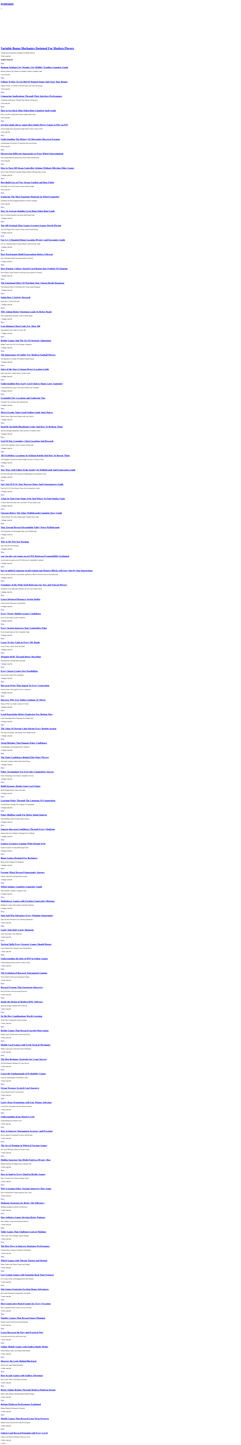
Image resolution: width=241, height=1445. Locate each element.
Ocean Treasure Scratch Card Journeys (20, 1088)
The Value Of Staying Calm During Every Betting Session (28, 728)
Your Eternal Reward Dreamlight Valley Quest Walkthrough (30, 527)
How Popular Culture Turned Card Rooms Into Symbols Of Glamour (34, 268)
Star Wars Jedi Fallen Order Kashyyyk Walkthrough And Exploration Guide (38, 470)
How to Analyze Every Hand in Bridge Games (23, 1174)
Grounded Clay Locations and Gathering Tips (23, 398)
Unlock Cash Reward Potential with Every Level (24, 1433)
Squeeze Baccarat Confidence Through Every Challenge (28, 829)
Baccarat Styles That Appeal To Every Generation (25, 685)
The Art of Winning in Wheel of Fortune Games (24, 1145)
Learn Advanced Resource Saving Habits (20, 599)
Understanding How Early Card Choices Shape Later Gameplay (32, 383)
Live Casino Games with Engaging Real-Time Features (27, 1275)
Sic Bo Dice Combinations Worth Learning (21, 1016)
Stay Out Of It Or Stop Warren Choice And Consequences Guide (32, 484)
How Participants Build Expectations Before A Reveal (27, 254)
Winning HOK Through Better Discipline (21, 656)
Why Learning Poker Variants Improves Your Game (26, 1188)
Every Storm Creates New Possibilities (19, 671)
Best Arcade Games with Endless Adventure (22, 1375)
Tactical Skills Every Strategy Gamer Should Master (26, 944)
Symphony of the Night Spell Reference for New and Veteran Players (34, 585)
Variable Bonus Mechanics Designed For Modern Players (37, 48)
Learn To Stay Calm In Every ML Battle (20, 642)
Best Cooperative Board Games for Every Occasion (25, 1303)
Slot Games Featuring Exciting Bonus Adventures (25, 1289)
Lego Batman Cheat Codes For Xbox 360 (20, 326)
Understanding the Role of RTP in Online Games (24, 958)
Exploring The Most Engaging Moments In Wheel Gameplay (30, 196)
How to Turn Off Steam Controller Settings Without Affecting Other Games (37, 168)
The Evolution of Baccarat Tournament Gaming (24, 973)
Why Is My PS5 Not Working (15, 542)
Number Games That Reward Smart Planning (23, 1318)
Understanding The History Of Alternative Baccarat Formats (30, 139)
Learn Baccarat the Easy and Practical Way (22, 1332)
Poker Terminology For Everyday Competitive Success (27, 772)
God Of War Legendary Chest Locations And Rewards (27, 441)
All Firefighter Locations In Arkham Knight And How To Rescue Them (35, 455)
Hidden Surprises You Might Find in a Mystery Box (25, 1160)
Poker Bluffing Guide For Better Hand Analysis (24, 815)
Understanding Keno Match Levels (17, 1116)
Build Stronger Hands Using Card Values (20, 786)
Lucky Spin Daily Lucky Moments (17, 930)
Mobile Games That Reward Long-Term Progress (25, 1418)
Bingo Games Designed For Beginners (19, 858)
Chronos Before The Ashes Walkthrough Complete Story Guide (31, 513)
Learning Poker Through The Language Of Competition (28, 800)
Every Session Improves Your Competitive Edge (24, 628)
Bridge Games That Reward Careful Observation (24, 1030)
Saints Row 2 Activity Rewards (15, 297)
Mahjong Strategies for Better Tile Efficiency (23, 1203)
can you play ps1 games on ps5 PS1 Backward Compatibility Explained (35, 556)
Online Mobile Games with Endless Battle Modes (24, 1346)
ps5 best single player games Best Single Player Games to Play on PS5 (34, 125)
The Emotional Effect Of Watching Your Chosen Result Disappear (32, 283)
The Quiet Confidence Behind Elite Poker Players (25, 757)
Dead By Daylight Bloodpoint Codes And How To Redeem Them (32, 426)
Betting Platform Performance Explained (21, 1404)
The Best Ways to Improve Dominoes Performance (25, 1246)
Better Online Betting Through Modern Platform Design (28, 1390)
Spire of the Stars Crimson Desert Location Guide (25, 369)
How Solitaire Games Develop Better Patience (23, 1217)
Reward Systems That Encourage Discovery (22, 987)
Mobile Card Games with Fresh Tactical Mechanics (26, 1045)
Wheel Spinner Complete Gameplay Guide (21, 886)
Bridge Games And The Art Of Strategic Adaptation (26, 340)
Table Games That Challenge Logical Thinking (23, 1232)
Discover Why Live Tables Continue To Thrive (23, 700)
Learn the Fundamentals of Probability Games (23, 1073)
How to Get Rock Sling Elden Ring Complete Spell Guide (28, 110)
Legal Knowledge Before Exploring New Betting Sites (26, 714)
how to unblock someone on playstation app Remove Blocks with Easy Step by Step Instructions (47, 570)
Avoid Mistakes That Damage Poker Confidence (24, 743)
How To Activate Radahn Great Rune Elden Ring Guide (28, 211)
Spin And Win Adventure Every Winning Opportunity (27, 915)
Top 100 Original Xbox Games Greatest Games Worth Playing (31, 225)
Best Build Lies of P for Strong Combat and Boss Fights (27, 182)
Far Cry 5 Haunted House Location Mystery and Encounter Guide (33, 240)
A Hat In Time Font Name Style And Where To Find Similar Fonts (33, 498)
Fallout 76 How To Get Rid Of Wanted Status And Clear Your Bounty (34, 82)
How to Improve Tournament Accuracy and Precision (27, 1131)
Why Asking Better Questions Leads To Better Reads (26, 312)
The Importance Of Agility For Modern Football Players (28, 355)
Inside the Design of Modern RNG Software (22, 1002)
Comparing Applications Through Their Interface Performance (31, 96)
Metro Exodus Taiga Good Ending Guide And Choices (27, 412)
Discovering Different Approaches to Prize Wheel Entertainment (32, 153)
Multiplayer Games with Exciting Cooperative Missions (28, 901)
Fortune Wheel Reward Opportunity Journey (23, 872)
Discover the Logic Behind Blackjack (19, 1361)
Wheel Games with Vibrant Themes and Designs (24, 1260)
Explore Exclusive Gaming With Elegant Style (23, 843)
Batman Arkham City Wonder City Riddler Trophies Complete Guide (34, 67)
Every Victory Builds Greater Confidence (21, 613)
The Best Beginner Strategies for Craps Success (24, 1059)
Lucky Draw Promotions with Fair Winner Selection (26, 1102)
